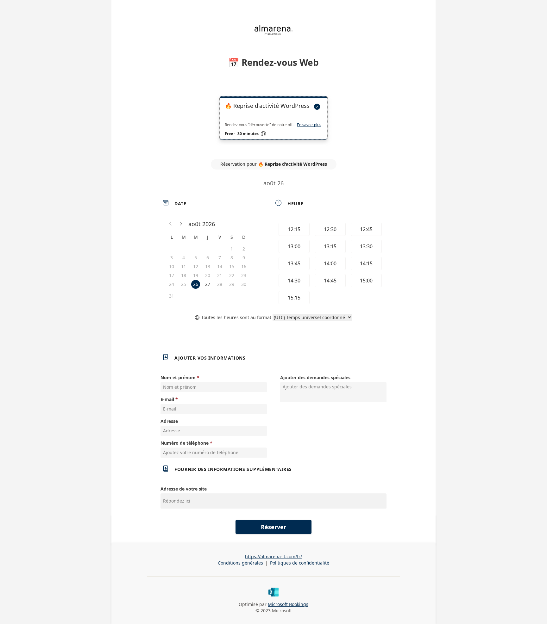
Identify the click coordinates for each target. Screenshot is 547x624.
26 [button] (195, 284)
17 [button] (171, 275)
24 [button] (171, 284)
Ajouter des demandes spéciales (315, 377)
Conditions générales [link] (240, 563)
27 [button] (207, 284)
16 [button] (243, 266)
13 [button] (207, 266)
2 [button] (243, 249)
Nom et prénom (178, 377)
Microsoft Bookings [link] (288, 604)
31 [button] (171, 296)
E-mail (167, 399)
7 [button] (219, 258)
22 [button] (231, 275)
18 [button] (183, 275)
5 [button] (195, 258)
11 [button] (183, 266)
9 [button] (243, 258)
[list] (273, 123)
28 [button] (219, 284)
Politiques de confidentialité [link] (299, 563)
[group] (330, 263)
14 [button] (219, 266)
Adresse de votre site (183, 489)
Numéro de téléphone (184, 443)
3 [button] (171, 258)
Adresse (169, 421)
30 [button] (243, 284)
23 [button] (243, 275)
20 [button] (207, 275)
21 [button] (219, 275)
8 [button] (231, 258)
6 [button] (207, 258)
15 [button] (231, 266)
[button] (171, 224)
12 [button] (195, 266)
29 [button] (231, 284)
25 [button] (183, 284)
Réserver (273, 527)
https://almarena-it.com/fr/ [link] (273, 556)
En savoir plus (309, 125)
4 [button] (183, 258)
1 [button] (231, 249)
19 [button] (195, 275)
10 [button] (171, 266)
